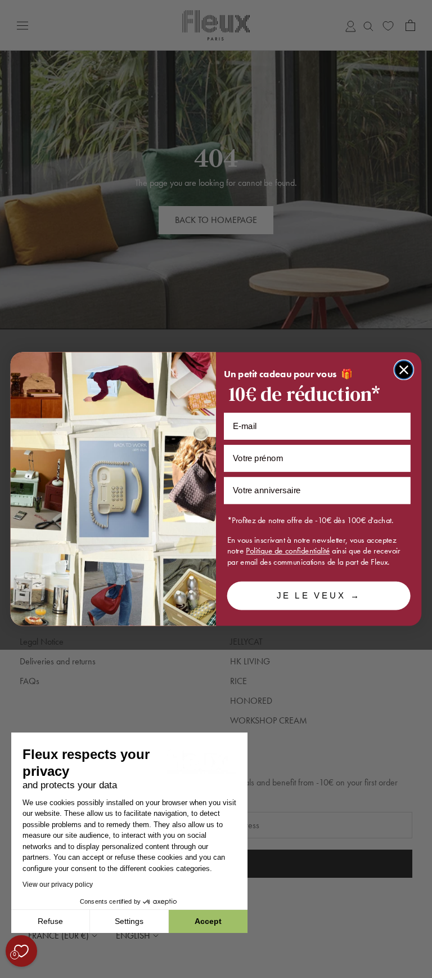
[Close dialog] (404, 369)
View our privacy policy (57, 884)
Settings (129, 921)
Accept (208, 921)
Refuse (50, 921)
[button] (10, 971)
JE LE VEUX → (319, 595)
